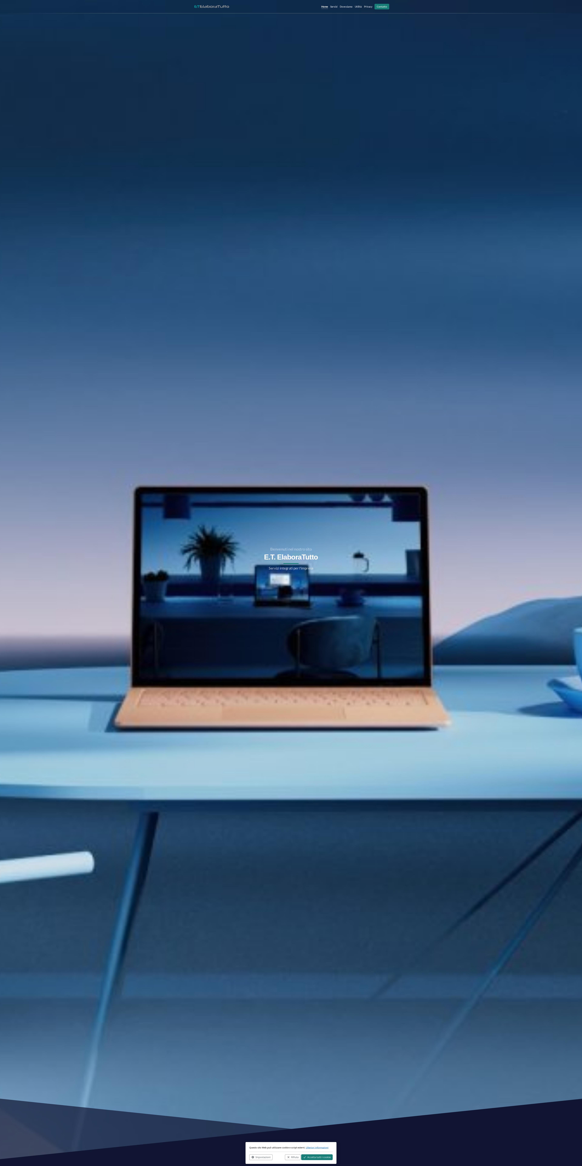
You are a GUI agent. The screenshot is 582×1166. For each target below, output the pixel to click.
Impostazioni (263, 1157)
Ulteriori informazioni (317, 1147)
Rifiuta (295, 1157)
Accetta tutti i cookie (319, 1157)
